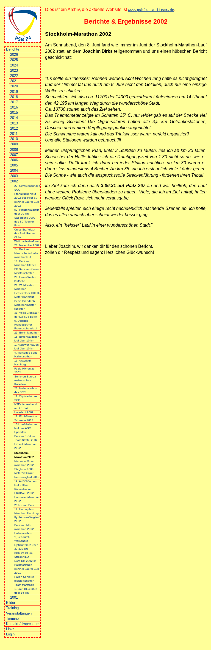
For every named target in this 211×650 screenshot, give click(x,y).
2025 (14, 60)
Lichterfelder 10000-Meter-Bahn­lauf (27, 294)
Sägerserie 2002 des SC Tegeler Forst (24, 221)
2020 (14, 86)
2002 (14, 181)
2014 (14, 118)
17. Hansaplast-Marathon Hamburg (26, 511)
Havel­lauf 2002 (24, 412)
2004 (14, 170)
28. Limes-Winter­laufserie (25, 279)
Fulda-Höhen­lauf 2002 (24, 370)
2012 (14, 128)
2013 (14, 123)
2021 (14, 81)
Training (12, 608)
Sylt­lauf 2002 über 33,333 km (26, 546)
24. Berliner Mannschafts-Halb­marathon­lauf (26, 253)
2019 (14, 92)
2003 (14, 176)
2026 (14, 54)
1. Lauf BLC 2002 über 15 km (25, 590)
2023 (14, 70)
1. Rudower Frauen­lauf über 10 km (27, 346)
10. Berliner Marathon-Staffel (24, 263)
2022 (14, 76)
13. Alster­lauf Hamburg (22, 362)
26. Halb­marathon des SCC (25, 390)
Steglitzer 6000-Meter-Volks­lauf (24, 471)
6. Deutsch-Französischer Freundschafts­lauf (25, 324)
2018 (14, 97)
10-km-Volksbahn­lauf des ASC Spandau (25, 428)
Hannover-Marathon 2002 (27, 499)
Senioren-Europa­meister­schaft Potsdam (25, 380)
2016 (14, 107)
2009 (14, 144)
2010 (14, 139)
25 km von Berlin (24, 505)
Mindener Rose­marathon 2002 (24, 463)
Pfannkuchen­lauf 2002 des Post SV (26, 195)
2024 (14, 65)
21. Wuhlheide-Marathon (24, 287)
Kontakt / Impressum (23, 624)
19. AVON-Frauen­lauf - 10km (25, 483)
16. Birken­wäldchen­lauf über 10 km (27, 338)
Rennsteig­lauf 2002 (26, 477)
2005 (14, 165)
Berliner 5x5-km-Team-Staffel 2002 (26, 438)
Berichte (12, 49)
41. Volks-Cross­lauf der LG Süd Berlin (26, 314)
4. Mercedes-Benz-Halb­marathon (26, 354)
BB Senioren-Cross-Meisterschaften (26, 271)
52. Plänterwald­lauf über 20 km (26, 211)
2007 (14, 155)
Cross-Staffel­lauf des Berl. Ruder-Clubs (24, 233)
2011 (14, 134)
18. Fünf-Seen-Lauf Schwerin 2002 (26, 418)
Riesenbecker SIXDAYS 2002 (24, 491)
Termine (12, 618)
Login (10, 634)
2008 (14, 150)
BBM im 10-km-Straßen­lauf (23, 554)
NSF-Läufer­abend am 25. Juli (25, 406)
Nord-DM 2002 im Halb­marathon (25, 562)
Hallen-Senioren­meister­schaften (24, 578)
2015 (14, 112)
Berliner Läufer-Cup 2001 (26, 570)
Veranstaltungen (19, 613)
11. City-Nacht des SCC (25, 398)
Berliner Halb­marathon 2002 (24, 527)
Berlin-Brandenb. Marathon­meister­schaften (25, 304)
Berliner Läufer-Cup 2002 (26, 203)
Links (10, 629)
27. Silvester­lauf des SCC (27, 187)
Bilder (10, 603)
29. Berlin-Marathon (26, 332)
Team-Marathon (24, 584)
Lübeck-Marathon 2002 (25, 446)
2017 (14, 102)
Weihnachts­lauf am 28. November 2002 (27, 243)
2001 (14, 597)
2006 (14, 160)
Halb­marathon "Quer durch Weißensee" (23, 537)
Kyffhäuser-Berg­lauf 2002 (27, 519)
